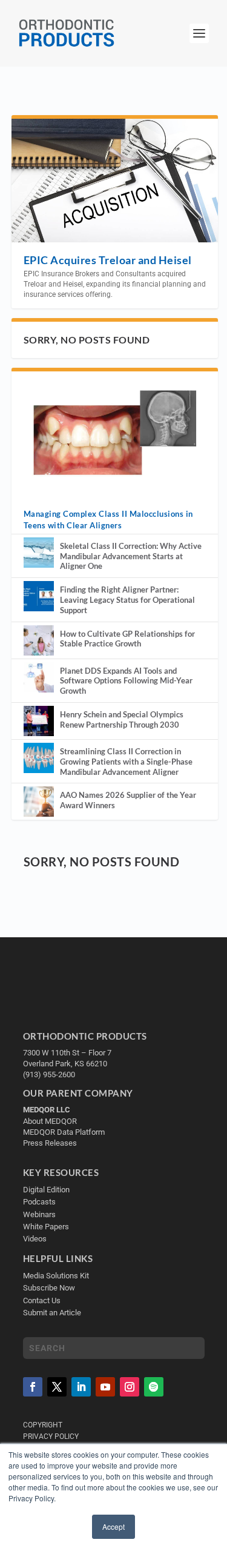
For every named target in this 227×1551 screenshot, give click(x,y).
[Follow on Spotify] (153, 1387)
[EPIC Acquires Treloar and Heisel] (115, 180)
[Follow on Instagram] (129, 1387)
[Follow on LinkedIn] (81, 1387)
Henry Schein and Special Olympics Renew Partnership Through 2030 (121, 719)
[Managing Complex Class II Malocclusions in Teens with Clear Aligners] (115, 433)
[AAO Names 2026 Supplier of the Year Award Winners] (39, 801)
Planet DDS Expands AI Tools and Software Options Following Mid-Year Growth (126, 681)
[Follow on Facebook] (32, 1387)
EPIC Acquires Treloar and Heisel (108, 260)
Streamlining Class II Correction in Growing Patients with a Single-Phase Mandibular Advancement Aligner (126, 761)
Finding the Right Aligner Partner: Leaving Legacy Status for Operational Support (127, 600)
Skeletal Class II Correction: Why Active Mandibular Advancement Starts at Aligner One (131, 556)
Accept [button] (113, 1526)
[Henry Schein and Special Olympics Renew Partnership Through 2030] (39, 721)
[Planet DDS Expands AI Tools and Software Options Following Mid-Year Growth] (39, 677)
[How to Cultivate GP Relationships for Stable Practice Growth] (39, 640)
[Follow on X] (57, 1387)
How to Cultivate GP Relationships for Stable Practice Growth (127, 639)
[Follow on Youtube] (105, 1387)
